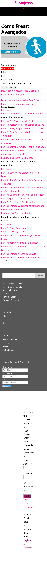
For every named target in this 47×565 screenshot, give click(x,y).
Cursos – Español (10, 297)
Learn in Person (9, 290)
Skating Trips (8, 293)
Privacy (5, 342)
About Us (6, 312)
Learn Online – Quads (12, 287)
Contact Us (7, 335)
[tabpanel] (23, 97)
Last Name (7, 373)
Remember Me (29, 488)
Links (4, 323)
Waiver (5, 346)
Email (4, 379)
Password (28, 473)
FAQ (4, 319)
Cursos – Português (11, 300)
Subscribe (6, 386)
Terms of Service (9, 339)
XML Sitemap (8, 350)
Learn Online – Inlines (12, 283)
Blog (4, 315)
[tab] (4, 87)
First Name (7, 367)
